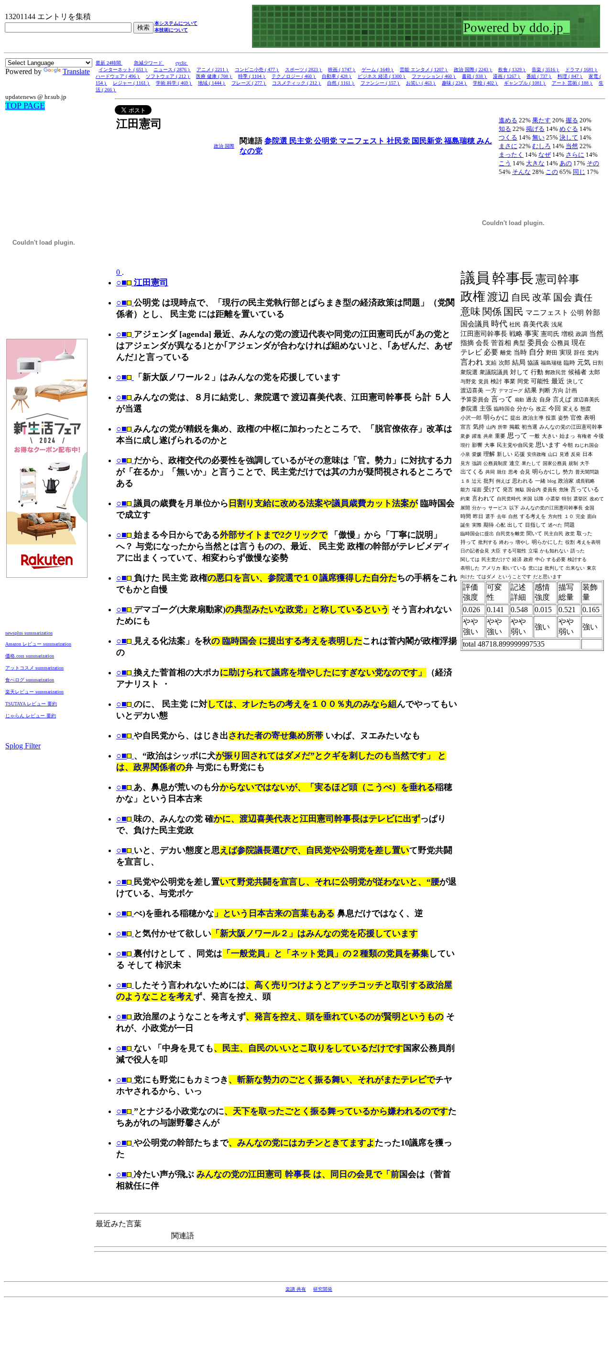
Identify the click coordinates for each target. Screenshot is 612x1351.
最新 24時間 (109, 62)
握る (572, 120)
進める (508, 120)
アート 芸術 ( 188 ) (572, 83)
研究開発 (322, 1289)
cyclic (181, 62)
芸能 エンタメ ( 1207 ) (424, 69)
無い (538, 137)
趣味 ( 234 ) (454, 83)
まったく (511, 154)
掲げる (535, 128)
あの (565, 163)
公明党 (326, 141)
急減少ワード (149, 62)
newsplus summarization (29, 633)
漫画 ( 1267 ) (507, 76)
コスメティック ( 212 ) (296, 83)
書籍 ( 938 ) (474, 76)
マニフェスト (363, 141)
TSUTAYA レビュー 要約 (31, 703)
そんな (521, 171)
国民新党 (428, 141)
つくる (508, 137)
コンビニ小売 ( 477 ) (257, 69)
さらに (575, 154)
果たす (541, 120)
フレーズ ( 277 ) (248, 83)
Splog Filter (23, 746)
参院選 (276, 141)
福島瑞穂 (460, 141)
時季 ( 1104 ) (252, 76)
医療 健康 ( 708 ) (214, 76)
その (593, 163)
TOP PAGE (25, 105)
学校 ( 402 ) (485, 83)
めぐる (568, 128)
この (552, 171)
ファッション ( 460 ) (434, 76)
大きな (535, 163)
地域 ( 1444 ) (212, 83)
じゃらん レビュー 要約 (30, 715)
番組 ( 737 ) (539, 76)
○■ (121, 302)
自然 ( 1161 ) (341, 83)
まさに (508, 146)
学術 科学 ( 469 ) (174, 83)
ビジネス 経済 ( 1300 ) (382, 76)
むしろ (541, 146)
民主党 (301, 141)
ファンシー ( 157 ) (380, 83)
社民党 (399, 141)
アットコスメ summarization (34, 667)
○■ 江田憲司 (142, 282)
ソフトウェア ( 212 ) (168, 76)
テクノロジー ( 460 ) (294, 76)
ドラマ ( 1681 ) (581, 69)
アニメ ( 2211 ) (213, 69)
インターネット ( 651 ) (123, 69)
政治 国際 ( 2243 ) (473, 69)
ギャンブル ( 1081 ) (525, 83)
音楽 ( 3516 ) (545, 69)
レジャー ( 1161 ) (131, 83)
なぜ (544, 154)
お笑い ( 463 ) (421, 83)
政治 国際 (224, 146)
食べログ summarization (29, 679)
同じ (579, 171)
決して (568, 137)
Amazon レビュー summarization (38, 644)
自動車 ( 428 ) (337, 76)
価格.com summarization (29, 656)
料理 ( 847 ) (570, 76)
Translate (76, 71)
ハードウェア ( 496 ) (118, 76)
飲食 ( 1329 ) (512, 69)
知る (505, 128)
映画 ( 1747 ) (342, 69)
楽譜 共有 (295, 1289)
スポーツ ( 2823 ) (303, 69)
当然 (572, 146)
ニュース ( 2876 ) (172, 69)
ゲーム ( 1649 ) (377, 69)
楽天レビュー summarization (34, 691)
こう (505, 163)
